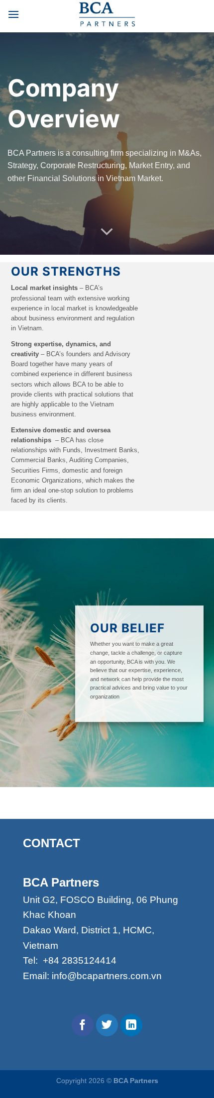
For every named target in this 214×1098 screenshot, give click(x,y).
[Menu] (13, 14)
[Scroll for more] (107, 232)
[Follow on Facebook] (83, 1025)
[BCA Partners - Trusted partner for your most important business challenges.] (107, 14)
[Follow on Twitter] (107, 1025)
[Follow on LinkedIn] (131, 1025)
